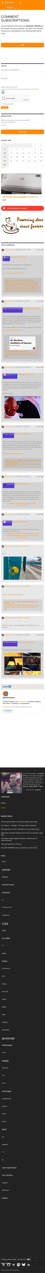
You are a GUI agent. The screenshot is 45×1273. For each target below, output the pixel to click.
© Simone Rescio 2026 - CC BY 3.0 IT (14, 1259)
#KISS (31, 786)
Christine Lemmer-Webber (14, 308)
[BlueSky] (23, 1264)
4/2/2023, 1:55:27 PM (22, 546)
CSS (5, 923)
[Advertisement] (22, 740)
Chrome (6, 892)
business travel (8, 885)
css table (6, 938)
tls (2, 1160)
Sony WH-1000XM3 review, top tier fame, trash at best (19, 848)
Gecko (4, 999)
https (3, 1014)
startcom (5, 1144)
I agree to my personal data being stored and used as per (20, 89)
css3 (4, 931)
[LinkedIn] (28, 1264)
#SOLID (25, 786)
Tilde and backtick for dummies (11, 844)
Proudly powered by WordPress (10, 1270)
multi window (5, 1067)
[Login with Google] (3, 92)
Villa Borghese (5, 1190)
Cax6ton (8, 521)
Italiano (3, 803)
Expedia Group (22, 701)
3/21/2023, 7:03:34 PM (23, 617)
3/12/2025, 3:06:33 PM (23, 484)
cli (2, 900)
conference (5, 915)
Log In (5, 107)
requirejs (4, 1113)
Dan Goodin (9, 434)
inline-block (5, 1030)
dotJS (3, 976)
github (4, 1007)
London (4, 1052)
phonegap (6, 1091)
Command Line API (7, 907)
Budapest (5, 877)
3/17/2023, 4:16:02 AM (26, 642)
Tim (3, 1152)
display (5, 961)
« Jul (2, 167)
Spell (4, 1129)
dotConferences (6, 968)
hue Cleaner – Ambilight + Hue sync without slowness (18, 825)
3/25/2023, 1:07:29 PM (23, 586)
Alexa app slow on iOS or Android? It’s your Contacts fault (20, 829)
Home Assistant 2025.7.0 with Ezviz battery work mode (19, 822)
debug (4, 953)
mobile (5, 1061)
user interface (7, 1175)
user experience (9, 1168)
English (3, 807)
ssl (3, 1137)
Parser (3, 1083)
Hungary (5, 1022)
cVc (3, 945)
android (6, 869)
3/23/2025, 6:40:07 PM (26, 374)
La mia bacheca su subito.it (17, 208)
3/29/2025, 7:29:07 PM (19, 257)
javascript (8, 1038)
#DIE (41, 786)
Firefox (4, 984)
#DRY (35, 786)
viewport (5, 1183)
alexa (4, 861)
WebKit (5, 1198)
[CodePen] (13, 1264)
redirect (4, 1106)
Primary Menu (2, 2)
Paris (3, 1075)
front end (5, 991)
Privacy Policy (35, 89)
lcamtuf (8, 374)
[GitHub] (8, 1264)
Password (4, 78)
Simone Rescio (9, 250)
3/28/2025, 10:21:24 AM (32, 308)
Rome (4, 1121)
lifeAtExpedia (7, 1045)
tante (7, 257)
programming (6, 1098)
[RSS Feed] (3, 1264)
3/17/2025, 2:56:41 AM (23, 434)
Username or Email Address (10, 70)
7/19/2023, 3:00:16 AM (21, 521)
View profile (7, 710)
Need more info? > (33, 789)
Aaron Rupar (10, 484)
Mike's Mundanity (11, 642)
